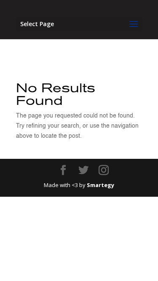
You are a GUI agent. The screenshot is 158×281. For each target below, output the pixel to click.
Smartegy (100, 185)
